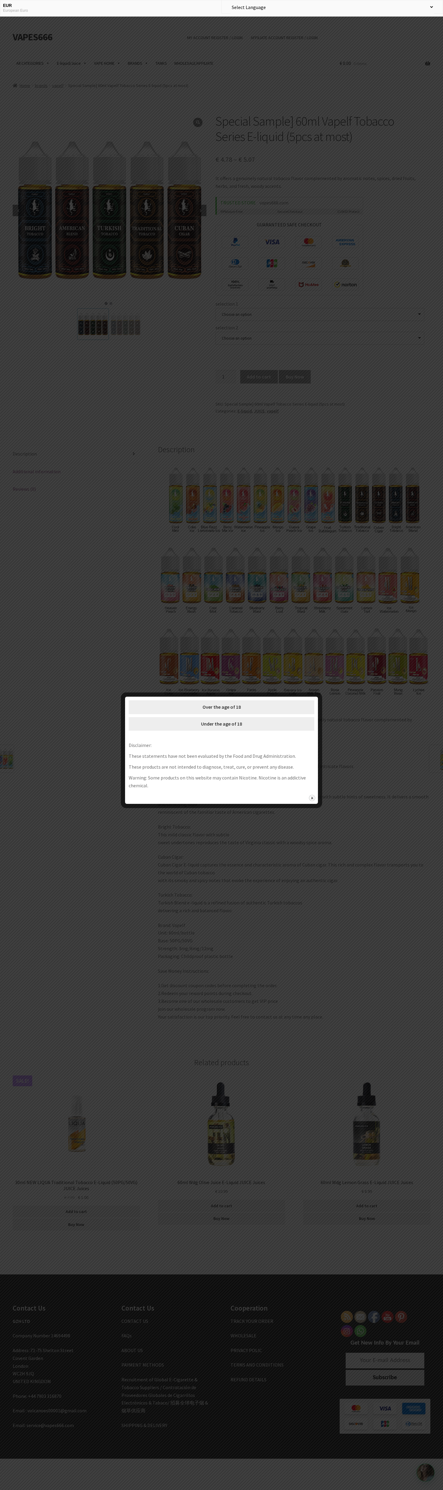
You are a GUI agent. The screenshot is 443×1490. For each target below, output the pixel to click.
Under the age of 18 (221, 724)
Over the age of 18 (222, 707)
